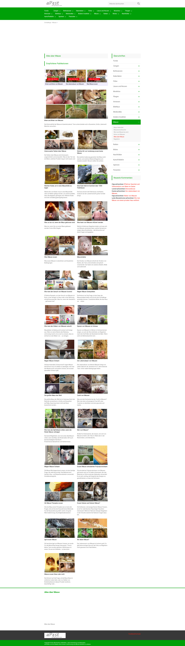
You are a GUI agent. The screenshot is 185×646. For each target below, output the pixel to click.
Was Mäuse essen (92, 84)
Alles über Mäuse (52, 79)
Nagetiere (117, 139)
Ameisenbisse (130, 189)
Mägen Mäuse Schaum (52, 466)
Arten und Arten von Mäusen (54, 84)
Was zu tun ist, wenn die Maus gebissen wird (59, 222)
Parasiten (72, 16)
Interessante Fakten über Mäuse (55, 151)
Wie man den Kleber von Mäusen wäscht (58, 326)
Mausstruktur (81, 257)
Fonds (46, 11)
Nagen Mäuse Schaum (51, 361)
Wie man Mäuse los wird (121, 132)
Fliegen (127, 11)
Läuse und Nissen (103, 11)
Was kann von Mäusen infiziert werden (90, 222)
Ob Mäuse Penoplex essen (53, 503)
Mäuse (96, 14)
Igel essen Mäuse (50, 540)
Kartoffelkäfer (49, 16)
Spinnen (61, 16)
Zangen (55, 11)
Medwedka (69, 14)
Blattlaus (58, 14)
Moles (115, 14)
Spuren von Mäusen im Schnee (87, 326)
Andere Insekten (83, 14)
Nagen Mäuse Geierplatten (86, 292)
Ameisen (47, 14)
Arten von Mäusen (119, 134)
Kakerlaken (79, 11)
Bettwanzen (67, 11)
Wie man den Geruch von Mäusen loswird (58, 292)
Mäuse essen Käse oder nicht (54, 574)
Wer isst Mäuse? (83, 430)
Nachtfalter (125, 14)
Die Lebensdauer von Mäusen (75, 84)
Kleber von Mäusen (130, 196)
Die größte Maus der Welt (53, 395)
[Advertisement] (92, 39)
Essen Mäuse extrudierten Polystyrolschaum (92, 466)
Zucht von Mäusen (83, 395)
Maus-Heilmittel (118, 127)
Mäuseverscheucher (120, 130)
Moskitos (117, 11)
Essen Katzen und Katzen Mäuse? (88, 503)
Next (106, 76)
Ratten (105, 14)
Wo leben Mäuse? (83, 540)
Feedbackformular (134, 634)
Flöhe (90, 11)
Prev (45, 76)
